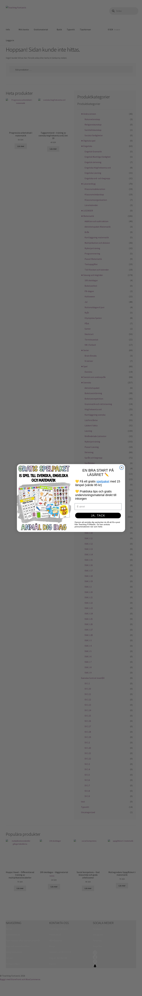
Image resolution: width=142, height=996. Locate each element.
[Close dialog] (122, 467)
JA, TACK (98, 515)
